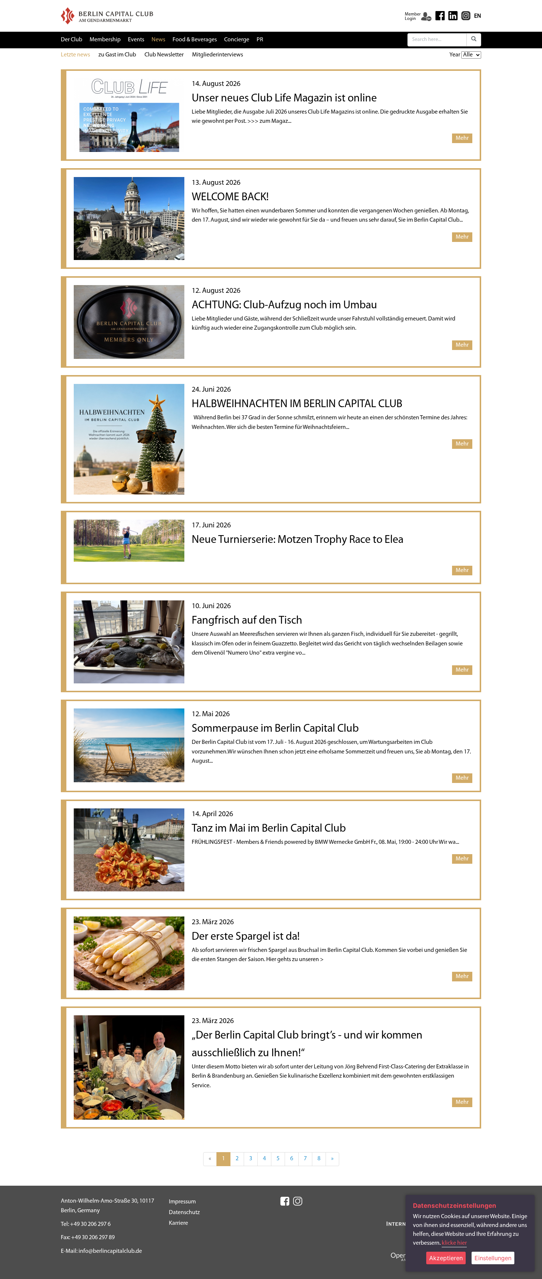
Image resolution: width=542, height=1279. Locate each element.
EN (477, 16)
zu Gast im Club (117, 55)
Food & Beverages (195, 40)
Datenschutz (184, 1213)
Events (136, 40)
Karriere (178, 1223)
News (158, 40)
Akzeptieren (446, 1258)
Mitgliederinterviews (217, 55)
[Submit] (473, 39)
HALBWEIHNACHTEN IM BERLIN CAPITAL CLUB (297, 404)
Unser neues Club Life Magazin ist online (284, 98)
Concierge (236, 40)
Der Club (71, 40)
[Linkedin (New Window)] (453, 15)
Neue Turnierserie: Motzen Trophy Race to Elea (297, 540)
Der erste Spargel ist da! (246, 937)
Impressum (182, 1202)
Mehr (462, 138)
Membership (105, 40)
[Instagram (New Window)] (465, 15)
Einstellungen (493, 1258)
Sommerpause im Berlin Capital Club (275, 729)
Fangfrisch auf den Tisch (247, 621)
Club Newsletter (164, 55)
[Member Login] (426, 16)
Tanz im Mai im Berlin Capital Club (269, 829)
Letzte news (75, 55)
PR (260, 40)
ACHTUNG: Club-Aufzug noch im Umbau (284, 305)
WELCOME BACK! (230, 197)
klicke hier (454, 1243)
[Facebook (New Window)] (440, 15)
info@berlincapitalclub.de (110, 1251)
